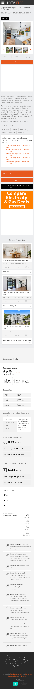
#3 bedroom (23, 129)
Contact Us (22, 658)
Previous (4, 35)
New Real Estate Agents (13, 660)
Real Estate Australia (16, 674)
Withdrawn (12, 658)
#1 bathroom (5, 129)
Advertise (14, 662)
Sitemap (25, 660)
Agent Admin (17, 666)
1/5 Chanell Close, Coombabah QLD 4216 (15, 260)
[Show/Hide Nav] (2, 2)
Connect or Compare (13, 656)
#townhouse (21, 132)
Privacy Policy (25, 662)
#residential (11, 132)
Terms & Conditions (12, 664)
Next (30, 35)
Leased (25, 656)
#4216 (3, 132)
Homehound (17, 2)
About (7, 662)
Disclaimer (24, 664)
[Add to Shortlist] (30, 272)
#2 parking (14, 129)
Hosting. (23, 676)
